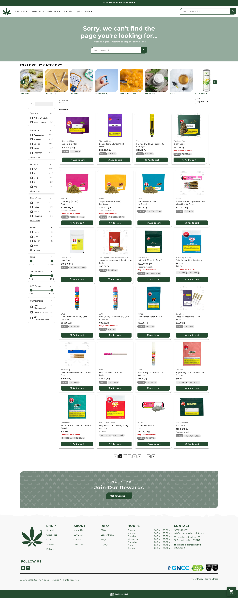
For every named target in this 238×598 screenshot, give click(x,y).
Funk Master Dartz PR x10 (149, 316)
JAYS (63, 314)
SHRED (64, 199)
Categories (36, 11)
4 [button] (134, 456)
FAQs (103, 530)
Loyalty (78, 11)
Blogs (103, 539)
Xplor (139, 370)
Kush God (180, 425)
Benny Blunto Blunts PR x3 (111, 144)
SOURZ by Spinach (183, 257)
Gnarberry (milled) (69, 201)
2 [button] (125, 456)
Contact (77, 539)
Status (178, 199)
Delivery (50, 549)
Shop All (50, 530)
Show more (35, 157)
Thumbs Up (65, 370)
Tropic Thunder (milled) (110, 201)
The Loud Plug (68, 141)
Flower (24, 94)
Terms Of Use (211, 579)
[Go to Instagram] (28, 568)
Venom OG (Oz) (69, 144)
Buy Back (78, 535)
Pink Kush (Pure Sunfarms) (149, 260)
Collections (52, 11)
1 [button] (120, 456)
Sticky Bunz (179, 144)
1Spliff (140, 423)
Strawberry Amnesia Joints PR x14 (115, 260)
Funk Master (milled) (147, 201)
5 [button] (139, 456)
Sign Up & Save (119, 482)
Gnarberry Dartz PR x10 (110, 372)
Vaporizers (101, 94)
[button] (32, 104)
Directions (79, 544)
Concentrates (128, 94)
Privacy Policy (196, 579)
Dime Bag (180, 314)
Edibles (74, 94)
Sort (198, 99)
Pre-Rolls (50, 94)
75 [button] (149, 456)
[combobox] (205, 11)
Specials (68, 11)
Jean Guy (65, 260)
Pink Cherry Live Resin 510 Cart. (114, 316)
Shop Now (20, 11)
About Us (78, 530)
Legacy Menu (107, 535)
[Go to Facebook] (23, 568)
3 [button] (129, 456)
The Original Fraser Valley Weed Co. (113, 257)
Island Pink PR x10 (145, 425)
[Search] (233, 11)
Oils (172, 94)
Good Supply (66, 257)
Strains (49, 539)
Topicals (150, 94)
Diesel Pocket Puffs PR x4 (188, 316)
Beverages (201, 94)
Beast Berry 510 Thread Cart (150, 372)
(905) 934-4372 (181, 530)
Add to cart (79, 160)
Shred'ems (180, 370)
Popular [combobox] (200, 101)
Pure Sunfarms (143, 257)
